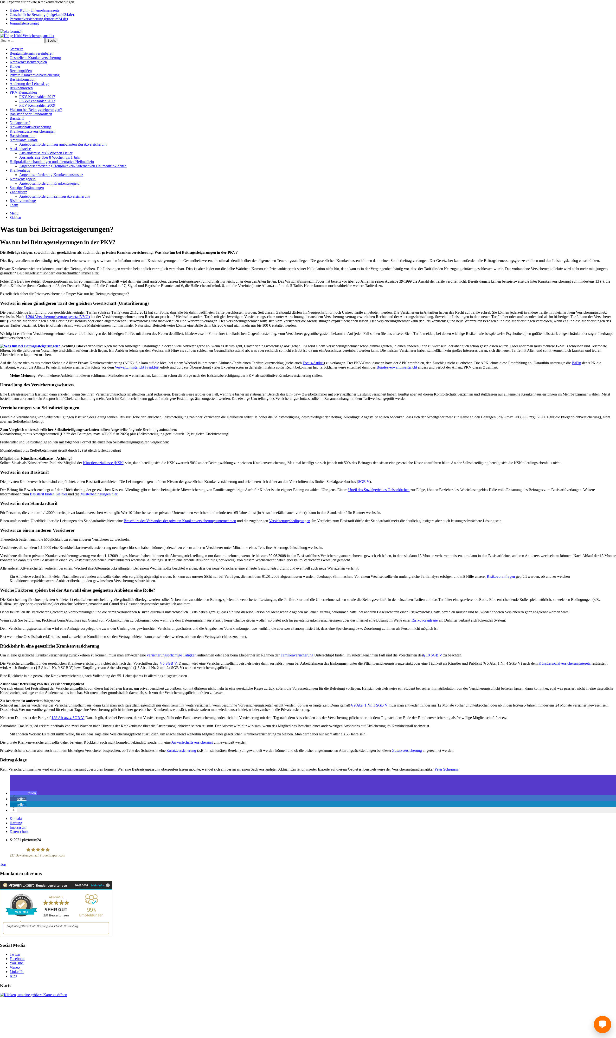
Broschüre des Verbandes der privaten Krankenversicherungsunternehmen (180, 521)
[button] (23, 793)
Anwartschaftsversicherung (30, 127)
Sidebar (15, 217)
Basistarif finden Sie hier (48, 494)
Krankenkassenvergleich (28, 62)
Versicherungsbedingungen (289, 521)
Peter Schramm (446, 769)
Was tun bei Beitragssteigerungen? (36, 110)
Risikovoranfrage (23, 201)
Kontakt (16, 819)
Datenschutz (19, 832)
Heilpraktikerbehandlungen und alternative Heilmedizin (52, 162)
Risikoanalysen (21, 88)
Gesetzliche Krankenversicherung (35, 58)
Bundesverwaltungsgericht (397, 367)
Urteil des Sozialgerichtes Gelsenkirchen (379, 490)
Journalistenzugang (24, 23)
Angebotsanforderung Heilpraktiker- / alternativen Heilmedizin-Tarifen (73, 166)
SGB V (364, 482)
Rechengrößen (21, 71)
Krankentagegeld (23, 179)
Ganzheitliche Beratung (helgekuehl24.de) (42, 15)
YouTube (17, 963)
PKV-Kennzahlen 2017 (37, 97)
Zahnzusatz (18, 192)
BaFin (576, 363)
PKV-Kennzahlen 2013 (37, 101)
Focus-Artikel (313, 363)
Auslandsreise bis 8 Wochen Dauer (45, 153)
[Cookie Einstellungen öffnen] (36, 1036)
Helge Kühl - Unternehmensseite (34, 10)
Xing (13, 976)
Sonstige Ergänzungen (27, 188)
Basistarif (17, 118)
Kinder (15, 66)
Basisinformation (22, 79)
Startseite (16, 49)
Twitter (15, 954)
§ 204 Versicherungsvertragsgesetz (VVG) (57, 317)
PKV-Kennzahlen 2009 (37, 105)
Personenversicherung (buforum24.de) (39, 19)
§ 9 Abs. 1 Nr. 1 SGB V (369, 705)
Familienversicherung (297, 655)
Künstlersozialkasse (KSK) (103, 463)
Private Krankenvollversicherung (35, 75)
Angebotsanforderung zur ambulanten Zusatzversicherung (63, 144)
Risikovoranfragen (501, 576)
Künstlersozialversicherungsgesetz (564, 663)
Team (14, 205)
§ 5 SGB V (168, 663)
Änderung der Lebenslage (29, 84)
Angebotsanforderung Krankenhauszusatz (51, 175)
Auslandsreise (20, 149)
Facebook (17, 959)
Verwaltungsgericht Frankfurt (137, 367)
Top (3, 864)
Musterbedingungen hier (98, 494)
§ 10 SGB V (432, 655)
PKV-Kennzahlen (23, 92)
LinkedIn (17, 972)
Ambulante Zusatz (24, 140)
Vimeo (15, 967)
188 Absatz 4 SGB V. (67, 718)
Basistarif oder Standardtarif (31, 114)
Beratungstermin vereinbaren (31, 53)
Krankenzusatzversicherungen (32, 131)
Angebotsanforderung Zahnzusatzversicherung (54, 196)
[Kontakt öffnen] (602, 1024)
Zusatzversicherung (181, 750)
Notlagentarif (20, 123)
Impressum (18, 827)
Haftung (16, 823)
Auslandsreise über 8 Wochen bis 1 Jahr (49, 157)
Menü (14, 213)
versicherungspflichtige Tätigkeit (171, 655)
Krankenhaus (20, 170)
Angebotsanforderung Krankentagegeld (49, 183)
